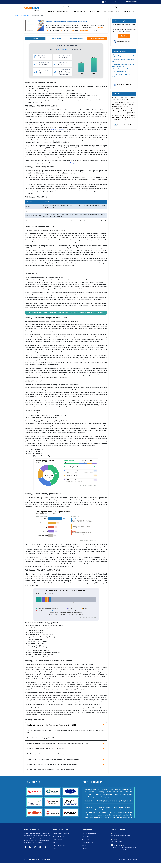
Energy (84, 845)
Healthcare (85, 839)
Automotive (85, 836)
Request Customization (124, 84)
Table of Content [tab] (56, 38)
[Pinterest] (45, 847)
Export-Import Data (94, 11)
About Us (51, 11)
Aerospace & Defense (89, 833)
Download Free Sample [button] (97, 38)
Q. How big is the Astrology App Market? (40, 738)
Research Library (25, 15)
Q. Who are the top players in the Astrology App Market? (45, 748)
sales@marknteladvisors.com (113, 2)
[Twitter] (35, 847)
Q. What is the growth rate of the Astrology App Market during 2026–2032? (52, 725)
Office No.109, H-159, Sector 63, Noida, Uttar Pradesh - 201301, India (124, 849)
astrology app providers (76, 163)
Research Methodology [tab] (76, 38)
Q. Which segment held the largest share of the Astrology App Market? (50, 754)
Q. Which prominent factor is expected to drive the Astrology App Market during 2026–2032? (57, 743)
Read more (100, 27)
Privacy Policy (121, 859)
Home (16, 15)
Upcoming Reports (79, 11)
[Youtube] (40, 847)
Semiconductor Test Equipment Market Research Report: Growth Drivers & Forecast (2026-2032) (124, 117)
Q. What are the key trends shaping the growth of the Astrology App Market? (52, 764)
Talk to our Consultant (124, 125)
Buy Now (124, 36)
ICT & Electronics (87, 842)
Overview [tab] (35, 38)
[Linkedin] (25, 847)
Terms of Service (132, 859)
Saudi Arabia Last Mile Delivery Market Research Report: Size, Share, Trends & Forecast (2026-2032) (124, 104)
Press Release (108, 11)
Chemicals (85, 848)
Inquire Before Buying (123, 41)
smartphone (62, 500)
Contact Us (126, 11)
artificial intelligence (57, 129)
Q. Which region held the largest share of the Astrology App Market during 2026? (53, 759)
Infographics (57, 842)
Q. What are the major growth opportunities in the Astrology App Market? (50, 770)
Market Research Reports (61, 833)
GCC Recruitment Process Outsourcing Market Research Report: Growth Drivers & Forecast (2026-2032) (124, 111)
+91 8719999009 (131, 2)
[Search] (116, 7)
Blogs (117, 11)
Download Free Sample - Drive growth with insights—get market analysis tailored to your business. (67, 313)
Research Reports (63, 11)
